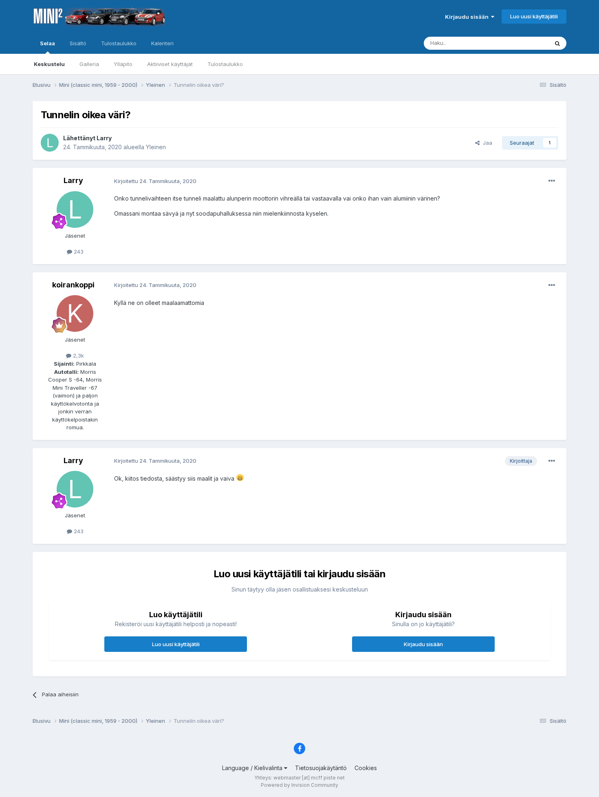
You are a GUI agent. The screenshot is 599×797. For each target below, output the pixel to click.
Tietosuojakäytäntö (321, 767)
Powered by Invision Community (299, 785)
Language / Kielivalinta (253, 767)
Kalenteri (162, 43)
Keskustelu (49, 64)
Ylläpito (123, 64)
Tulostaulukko (225, 64)
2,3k (77, 355)
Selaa (47, 43)
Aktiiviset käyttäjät (170, 64)
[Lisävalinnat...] (552, 181)
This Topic (524, 43)
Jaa (486, 142)
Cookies (366, 767)
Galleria (89, 64)
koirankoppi (73, 284)
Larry (104, 138)
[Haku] (557, 43)
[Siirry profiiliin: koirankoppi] (75, 313)
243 (78, 251)
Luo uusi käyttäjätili (534, 16)
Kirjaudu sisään (468, 16)
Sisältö (78, 43)
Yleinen (156, 147)
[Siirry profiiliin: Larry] (50, 143)
